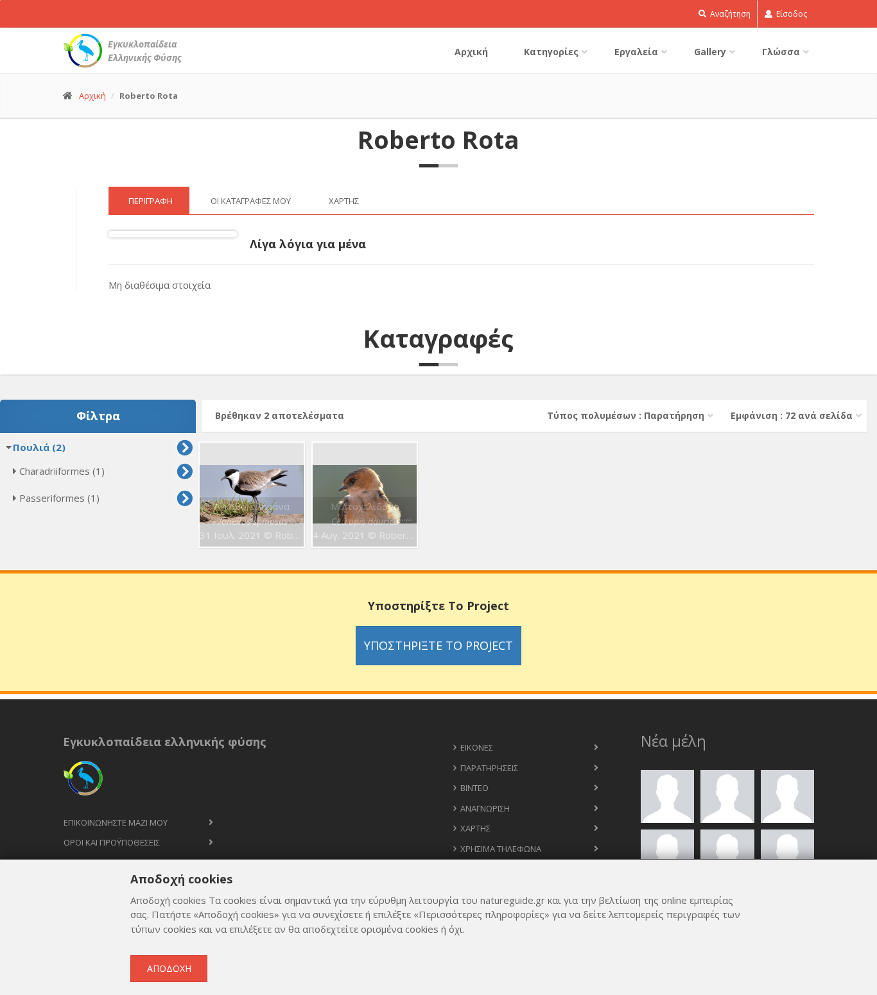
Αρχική (471, 52)
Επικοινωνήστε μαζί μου (116, 822)
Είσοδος (790, 13)
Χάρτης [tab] (344, 201)
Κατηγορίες (551, 52)
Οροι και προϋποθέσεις (112, 842)
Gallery (710, 52)
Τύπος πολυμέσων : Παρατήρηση (625, 415)
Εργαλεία (636, 52)
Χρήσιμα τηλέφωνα (500, 849)
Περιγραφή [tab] (150, 201)
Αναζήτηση (729, 13)
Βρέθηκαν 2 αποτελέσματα (279, 415)
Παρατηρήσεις (489, 768)
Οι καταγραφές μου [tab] (251, 201)
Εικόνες (476, 747)
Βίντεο (474, 788)
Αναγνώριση (485, 808)
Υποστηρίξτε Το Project (438, 645)
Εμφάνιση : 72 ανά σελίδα (792, 415)
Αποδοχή (169, 968)
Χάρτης (475, 828)
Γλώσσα (781, 52)
